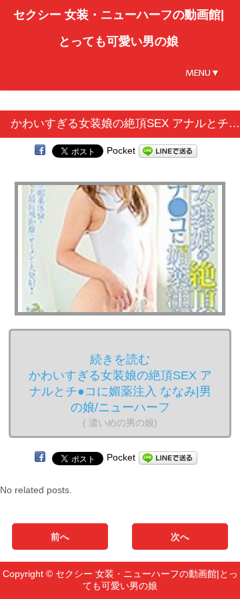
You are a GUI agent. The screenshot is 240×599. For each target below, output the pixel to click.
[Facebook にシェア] (40, 150)
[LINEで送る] (168, 150)
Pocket (121, 150)
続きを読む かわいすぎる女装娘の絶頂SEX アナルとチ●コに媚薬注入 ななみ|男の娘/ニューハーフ (120, 390)
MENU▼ (202, 73)
